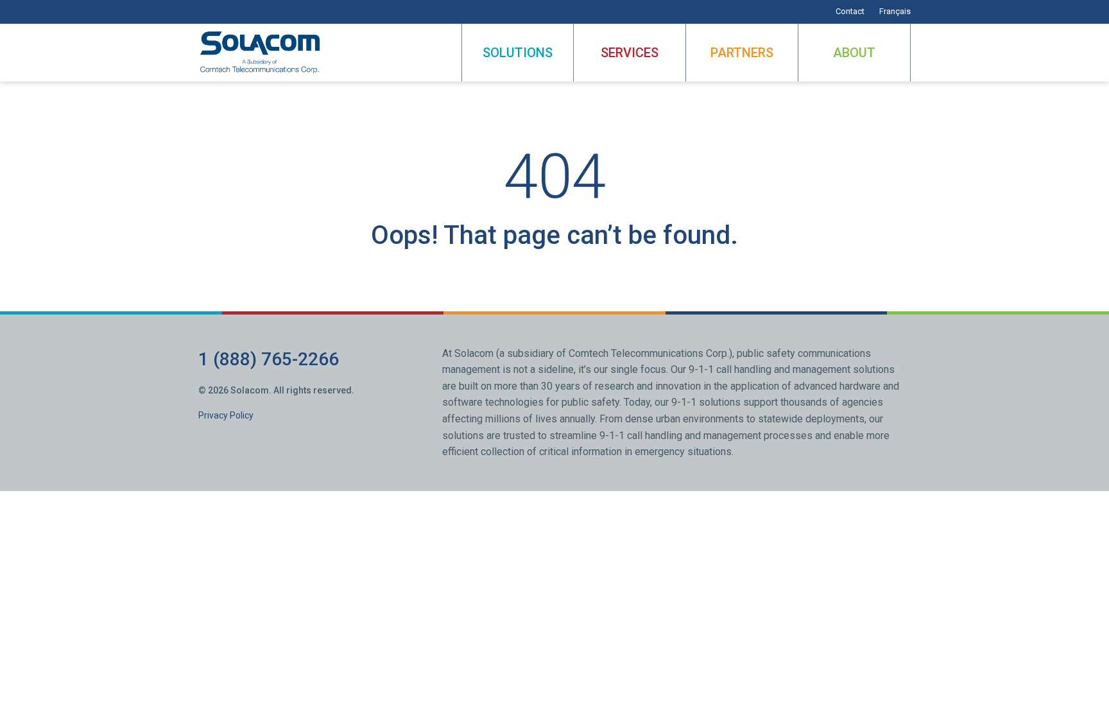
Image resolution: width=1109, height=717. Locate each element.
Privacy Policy (226, 415)
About (854, 52)
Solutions (518, 52)
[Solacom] (261, 53)
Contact (850, 11)
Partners (741, 52)
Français (895, 11)
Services (629, 52)
